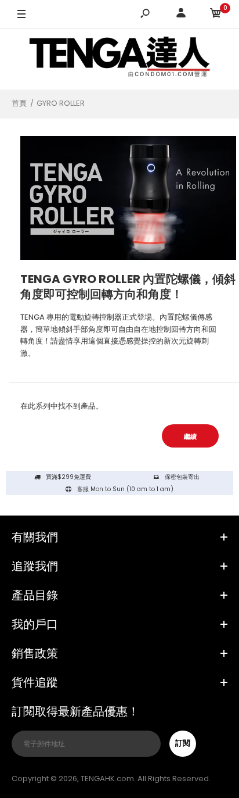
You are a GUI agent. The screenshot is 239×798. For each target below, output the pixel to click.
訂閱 (182, 743)
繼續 (190, 436)
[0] (216, 15)
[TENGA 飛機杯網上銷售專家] (119, 59)
